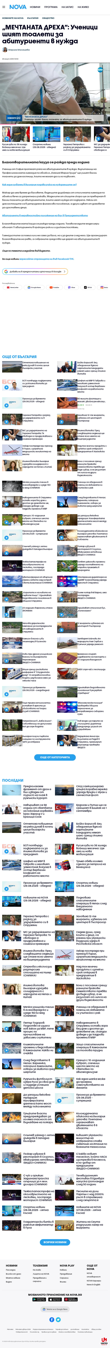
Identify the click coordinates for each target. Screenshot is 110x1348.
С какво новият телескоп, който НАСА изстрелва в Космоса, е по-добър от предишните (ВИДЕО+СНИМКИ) (91, 1161)
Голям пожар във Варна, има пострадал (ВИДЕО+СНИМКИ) (92, 595)
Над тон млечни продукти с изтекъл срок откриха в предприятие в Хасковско (92, 449)
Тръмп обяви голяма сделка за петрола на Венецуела (91, 864)
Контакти (85, 1329)
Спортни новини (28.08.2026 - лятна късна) (36, 1210)
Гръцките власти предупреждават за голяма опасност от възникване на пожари (38, 1118)
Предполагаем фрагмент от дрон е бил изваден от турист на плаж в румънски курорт (37, 792)
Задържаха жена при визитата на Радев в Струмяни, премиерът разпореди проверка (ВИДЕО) (89, 742)
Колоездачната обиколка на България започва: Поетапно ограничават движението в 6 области (92, 535)
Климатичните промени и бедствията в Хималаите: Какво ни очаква (39, 1049)
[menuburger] (4, 6)
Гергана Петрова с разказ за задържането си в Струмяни (36, 418)
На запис (68, 7)
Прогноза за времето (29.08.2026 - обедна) (34, 400)
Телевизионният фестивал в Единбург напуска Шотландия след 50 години (90, 1180)
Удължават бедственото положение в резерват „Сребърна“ (91, 690)
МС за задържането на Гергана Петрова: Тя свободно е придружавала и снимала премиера (37, 434)
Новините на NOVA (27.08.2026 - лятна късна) (88, 1210)
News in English (93, 1284)
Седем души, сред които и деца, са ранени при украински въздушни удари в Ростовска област (90, 938)
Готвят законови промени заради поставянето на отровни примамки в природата (91, 565)
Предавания (66, 1274)
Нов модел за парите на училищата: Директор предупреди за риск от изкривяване (90, 725)
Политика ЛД (34, 1332)
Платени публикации (85, 1332)
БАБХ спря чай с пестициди (91, 669)
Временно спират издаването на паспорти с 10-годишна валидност (91, 657)
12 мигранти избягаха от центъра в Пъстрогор (90, 624)
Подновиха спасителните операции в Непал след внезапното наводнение (91, 903)
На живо (83, 7)
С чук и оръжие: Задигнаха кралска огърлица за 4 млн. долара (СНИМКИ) (36, 1180)
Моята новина (13, 1278)
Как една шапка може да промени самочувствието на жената (90, 1083)
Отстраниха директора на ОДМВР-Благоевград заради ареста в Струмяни (92, 580)
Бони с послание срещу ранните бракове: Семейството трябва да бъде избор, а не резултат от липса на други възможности (91, 468)
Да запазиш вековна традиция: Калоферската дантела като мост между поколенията (92, 519)
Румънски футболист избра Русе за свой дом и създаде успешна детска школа (38, 1083)
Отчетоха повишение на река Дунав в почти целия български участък (35, 365)
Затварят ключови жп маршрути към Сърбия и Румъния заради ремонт (90, 641)
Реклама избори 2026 (23, 1329)
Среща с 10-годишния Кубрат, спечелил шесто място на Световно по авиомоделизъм (35, 519)
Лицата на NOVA (41, 1274)
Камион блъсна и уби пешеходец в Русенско (34, 640)
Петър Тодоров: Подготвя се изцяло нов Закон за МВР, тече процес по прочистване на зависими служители (38, 1030)
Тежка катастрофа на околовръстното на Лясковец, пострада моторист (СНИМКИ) (34, 565)
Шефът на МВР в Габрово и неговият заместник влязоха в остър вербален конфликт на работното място (91, 386)
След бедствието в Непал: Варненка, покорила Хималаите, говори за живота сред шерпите (91, 501)
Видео (9, 1282)
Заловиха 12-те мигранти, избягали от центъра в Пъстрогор (91, 418)
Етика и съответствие (67, 1332)
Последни (10, 1270)
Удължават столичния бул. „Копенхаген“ (91, 609)
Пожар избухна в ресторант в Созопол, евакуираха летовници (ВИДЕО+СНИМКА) (89, 550)
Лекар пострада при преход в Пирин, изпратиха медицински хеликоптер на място (37, 450)
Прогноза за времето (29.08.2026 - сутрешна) (35, 532)
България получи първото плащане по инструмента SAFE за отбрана (36, 739)
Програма (51, 7)
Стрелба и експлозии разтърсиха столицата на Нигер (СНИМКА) (37, 971)
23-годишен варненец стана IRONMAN (37, 609)
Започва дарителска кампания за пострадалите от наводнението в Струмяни (37, 627)
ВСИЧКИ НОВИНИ (55, 1242)
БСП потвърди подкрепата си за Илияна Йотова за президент (36, 383)
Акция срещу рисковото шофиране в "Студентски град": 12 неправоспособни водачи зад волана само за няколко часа (36, 675)
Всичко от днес (13, 1274)
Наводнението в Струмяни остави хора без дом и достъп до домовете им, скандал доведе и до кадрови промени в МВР (36, 503)
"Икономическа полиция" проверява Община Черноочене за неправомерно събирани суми (90, 708)
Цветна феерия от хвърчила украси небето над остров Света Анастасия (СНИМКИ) (37, 580)
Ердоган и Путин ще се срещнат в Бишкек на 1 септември (91, 807)
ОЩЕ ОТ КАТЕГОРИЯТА (55, 757)
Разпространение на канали (43, 1329)
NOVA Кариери (94, 1281)
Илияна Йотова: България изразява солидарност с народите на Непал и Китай (37, 464)
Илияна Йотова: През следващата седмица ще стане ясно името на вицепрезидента (90, 434)
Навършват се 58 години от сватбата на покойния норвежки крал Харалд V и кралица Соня (38, 810)
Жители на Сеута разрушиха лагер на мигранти (89, 1224)
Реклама (10, 1329)
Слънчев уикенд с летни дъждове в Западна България (37, 547)
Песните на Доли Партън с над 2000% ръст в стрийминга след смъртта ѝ (90, 1196)
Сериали (64, 1278)
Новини (35, 7)
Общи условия (96, 1329)
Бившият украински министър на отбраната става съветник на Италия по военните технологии (91, 1141)
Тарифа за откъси (62, 1329)
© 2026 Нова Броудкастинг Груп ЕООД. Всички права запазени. (24, 1341)
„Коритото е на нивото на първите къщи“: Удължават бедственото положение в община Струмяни (37, 596)
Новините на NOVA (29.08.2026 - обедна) (37, 899)
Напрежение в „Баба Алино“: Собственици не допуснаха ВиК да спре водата (37, 724)
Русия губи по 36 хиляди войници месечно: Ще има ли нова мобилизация (91, 850)
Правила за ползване (48, 1332)
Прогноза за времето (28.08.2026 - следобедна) (36, 688)
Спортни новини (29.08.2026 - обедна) (90, 884)
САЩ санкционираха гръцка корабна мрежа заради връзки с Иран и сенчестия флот (91, 791)
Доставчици (75, 1329)
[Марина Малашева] (5, 49)
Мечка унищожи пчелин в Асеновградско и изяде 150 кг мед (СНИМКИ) (36, 485)
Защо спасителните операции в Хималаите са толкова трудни (91, 1047)
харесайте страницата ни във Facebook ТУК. (46, 259)
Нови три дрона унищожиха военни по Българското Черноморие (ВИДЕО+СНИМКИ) (37, 658)
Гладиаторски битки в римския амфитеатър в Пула (38, 1224)
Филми (63, 1282)
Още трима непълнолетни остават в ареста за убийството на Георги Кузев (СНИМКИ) (36, 707)
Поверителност (22, 1332)
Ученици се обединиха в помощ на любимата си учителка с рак (89, 485)
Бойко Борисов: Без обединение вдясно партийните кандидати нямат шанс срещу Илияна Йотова (91, 368)
